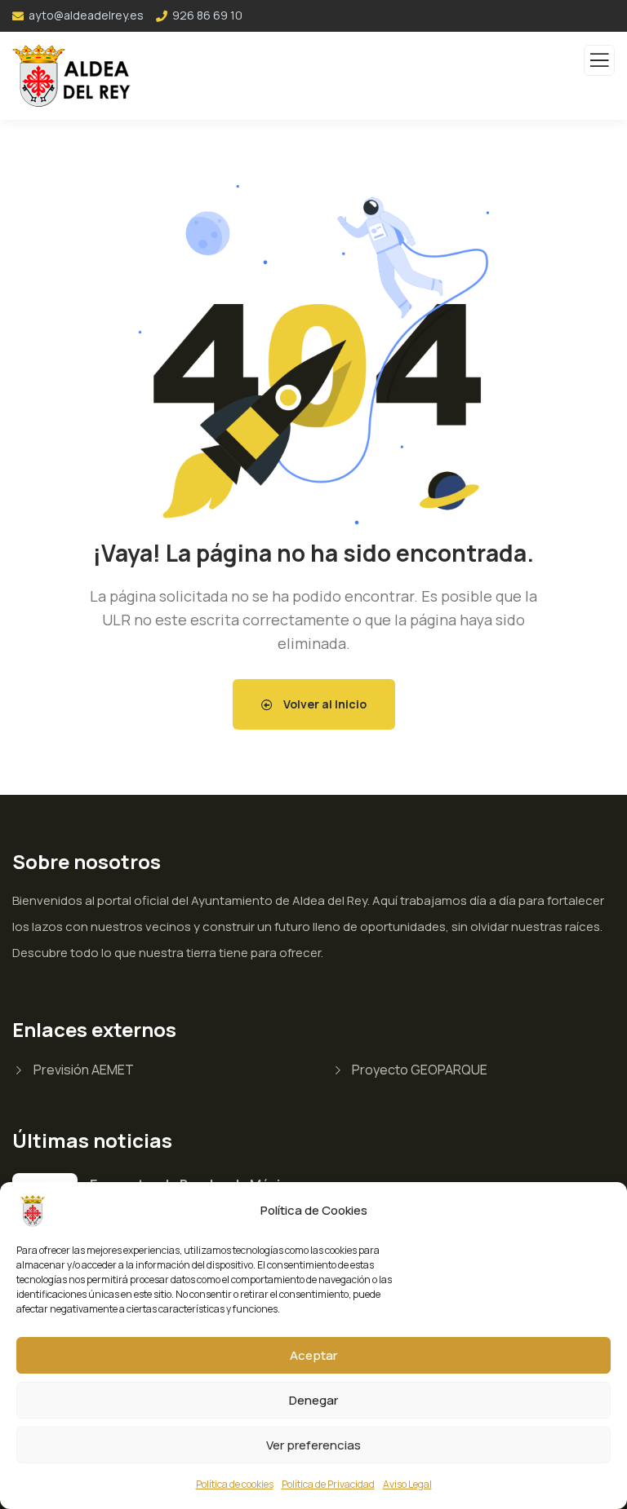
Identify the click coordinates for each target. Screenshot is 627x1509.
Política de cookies (234, 1484)
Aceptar (313, 1355)
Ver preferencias (313, 1445)
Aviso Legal (407, 1484)
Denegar (313, 1400)
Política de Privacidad (328, 1484)
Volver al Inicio (324, 704)
